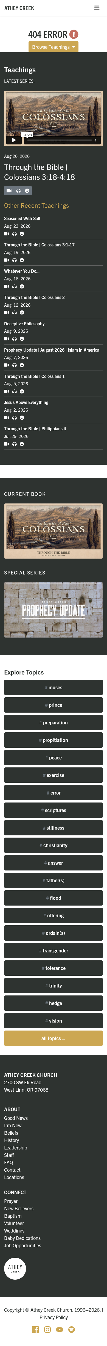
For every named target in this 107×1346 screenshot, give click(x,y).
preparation (53, 722)
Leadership (15, 1147)
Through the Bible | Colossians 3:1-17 (39, 244)
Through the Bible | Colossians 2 (34, 297)
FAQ (8, 1162)
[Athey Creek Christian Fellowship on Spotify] (71, 1329)
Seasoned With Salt (22, 218)
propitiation (53, 740)
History (11, 1140)
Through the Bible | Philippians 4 (35, 428)
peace (53, 757)
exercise (53, 775)
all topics (53, 1038)
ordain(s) (53, 933)
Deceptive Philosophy (24, 323)
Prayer (11, 1201)
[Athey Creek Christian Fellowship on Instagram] (48, 1329)
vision (53, 1020)
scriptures (53, 810)
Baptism (13, 1216)
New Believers (18, 1208)
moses (53, 687)
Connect (15, 1192)
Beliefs (11, 1132)
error (54, 792)
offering (53, 915)
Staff (9, 1155)
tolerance (54, 968)
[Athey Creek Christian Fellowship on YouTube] (60, 1329)
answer (53, 863)
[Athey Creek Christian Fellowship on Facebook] (36, 1329)
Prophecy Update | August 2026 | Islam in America (51, 349)
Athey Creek (19, 7)
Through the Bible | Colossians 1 (34, 376)
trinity (53, 985)
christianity (53, 845)
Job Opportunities (22, 1245)
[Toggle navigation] (97, 8)
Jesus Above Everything (26, 402)
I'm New (12, 1125)
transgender (53, 950)
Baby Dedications (22, 1238)
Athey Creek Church (30, 1075)
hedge (53, 1003)
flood (53, 898)
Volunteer (14, 1223)
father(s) (53, 880)
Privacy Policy (54, 1317)
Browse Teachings (51, 47)
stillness (53, 827)
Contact (12, 1169)
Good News (16, 1118)
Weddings (14, 1230)
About (12, 1109)
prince (53, 705)
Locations (14, 1177)
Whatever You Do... (22, 271)
